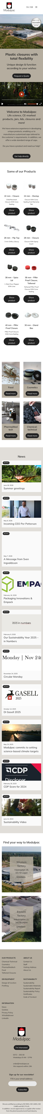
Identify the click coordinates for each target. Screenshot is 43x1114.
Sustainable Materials (32, 986)
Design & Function (9, 983)
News (4, 1007)
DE (31, 7)
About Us (27, 970)
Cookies (5, 1010)
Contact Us (27, 961)
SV (27, 7)
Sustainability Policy (31, 991)
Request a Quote (21, 76)
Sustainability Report (31, 988)
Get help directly (21, 156)
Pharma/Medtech (8, 967)
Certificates (27, 994)
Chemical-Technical (9, 961)
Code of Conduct (29, 997)
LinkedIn (5, 1018)
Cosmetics (6, 964)
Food (4, 970)
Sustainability (28, 983)
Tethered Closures (9, 973)
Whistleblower (8, 1015)
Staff (25, 964)
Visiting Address (29, 967)
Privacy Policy (7, 1013)
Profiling (5, 986)
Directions (21, 877)
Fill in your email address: (21, 1078)
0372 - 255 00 (18, 1055)
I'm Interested (22, 1047)
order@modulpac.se (21, 1064)
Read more (11, 393)
